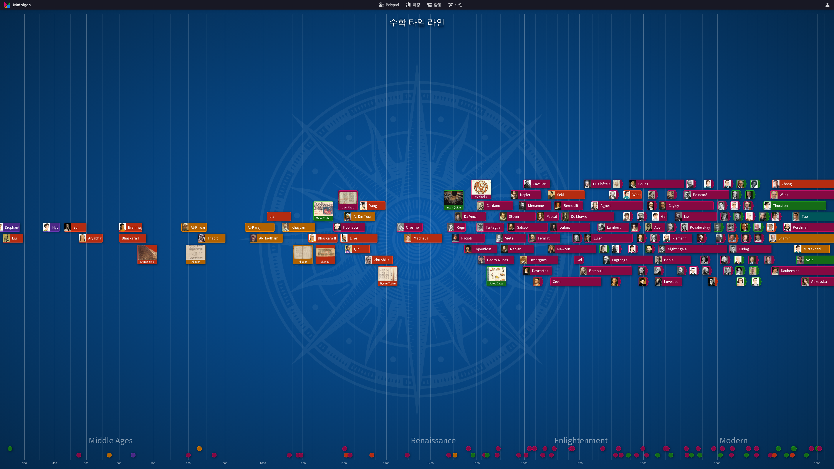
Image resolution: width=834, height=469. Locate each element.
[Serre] (747, 205)
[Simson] (577, 238)
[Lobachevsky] (643, 281)
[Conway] (758, 238)
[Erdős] (734, 205)
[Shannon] (737, 216)
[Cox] (718, 227)
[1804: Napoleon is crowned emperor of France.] (646, 455)
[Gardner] (735, 194)
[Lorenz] (738, 260)
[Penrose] (752, 260)
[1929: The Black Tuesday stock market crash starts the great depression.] (746, 455)
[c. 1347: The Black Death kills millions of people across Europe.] (407, 455)
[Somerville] (635, 227)
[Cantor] (681, 270)
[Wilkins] (744, 227)
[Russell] (701, 238)
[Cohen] (755, 281)
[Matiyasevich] (768, 260)
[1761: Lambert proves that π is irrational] (618, 448)
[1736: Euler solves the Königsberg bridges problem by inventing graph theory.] (602, 448)
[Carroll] (671, 194)
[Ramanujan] (712, 281)
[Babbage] (642, 270)
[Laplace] (615, 281)
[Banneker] (603, 249)
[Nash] (749, 194)
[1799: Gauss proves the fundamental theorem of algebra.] (642, 448)
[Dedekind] (671, 227)
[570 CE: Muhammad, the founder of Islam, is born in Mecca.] (109, 455)
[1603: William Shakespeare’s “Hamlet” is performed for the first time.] (526, 455)
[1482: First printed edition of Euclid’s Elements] (468, 448)
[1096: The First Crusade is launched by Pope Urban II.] (301, 455)
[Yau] (770, 227)
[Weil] (727, 184)
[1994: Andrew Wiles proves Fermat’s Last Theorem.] (811, 448)
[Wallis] (537, 281)
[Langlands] (757, 227)
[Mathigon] (17, 5)
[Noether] (708, 184)
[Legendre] (617, 184)
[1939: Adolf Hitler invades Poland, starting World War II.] (756, 455)
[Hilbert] (693, 270)
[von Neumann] (724, 260)
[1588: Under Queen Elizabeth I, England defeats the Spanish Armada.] (518, 455)
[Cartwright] (721, 205)
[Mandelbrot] (745, 238)
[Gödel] (727, 270)
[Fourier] (627, 216)
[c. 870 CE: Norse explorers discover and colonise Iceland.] (214, 455)
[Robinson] (740, 281)
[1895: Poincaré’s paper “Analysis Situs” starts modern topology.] (713, 448)
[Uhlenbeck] (763, 216)
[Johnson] (739, 270)
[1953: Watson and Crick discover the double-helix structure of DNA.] (770, 455)
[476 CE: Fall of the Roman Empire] (78, 455)
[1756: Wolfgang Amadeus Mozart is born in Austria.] (615, 455)
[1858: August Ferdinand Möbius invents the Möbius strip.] (686, 448)
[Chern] (732, 238)
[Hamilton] (651, 205)
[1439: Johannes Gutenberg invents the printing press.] (448, 455)
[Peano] (690, 184)
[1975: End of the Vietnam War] (792, 455)
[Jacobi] (654, 238)
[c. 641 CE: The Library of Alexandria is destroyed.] (133, 455)
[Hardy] (704, 260)
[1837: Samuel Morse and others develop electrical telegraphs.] (671, 455)
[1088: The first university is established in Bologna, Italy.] (298, 455)
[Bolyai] (649, 249)
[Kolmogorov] (724, 216)
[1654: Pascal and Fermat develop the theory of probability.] (554, 448)
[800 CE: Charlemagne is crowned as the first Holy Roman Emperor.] (188, 455)
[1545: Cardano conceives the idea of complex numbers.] (498, 448)
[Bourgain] (775, 216)
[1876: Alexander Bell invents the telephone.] (699, 455)
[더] (828, 5)
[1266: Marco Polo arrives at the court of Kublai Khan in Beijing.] (371, 455)
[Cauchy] (641, 238)
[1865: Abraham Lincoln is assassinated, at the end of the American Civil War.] (691, 455)
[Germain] (632, 249)
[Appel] (753, 270)
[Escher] (720, 238)
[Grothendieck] (749, 216)
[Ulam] (730, 227)
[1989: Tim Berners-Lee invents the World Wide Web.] (806, 455)
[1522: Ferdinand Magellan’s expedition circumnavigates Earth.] (487, 455)
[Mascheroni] (616, 249)
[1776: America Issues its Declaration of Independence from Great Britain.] (628, 455)
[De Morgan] (652, 194)
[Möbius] (641, 216)
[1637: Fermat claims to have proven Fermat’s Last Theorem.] (545, 448)
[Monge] (613, 194)
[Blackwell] (740, 184)
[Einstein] (706, 270)
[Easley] (754, 184)
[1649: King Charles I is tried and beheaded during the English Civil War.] (551, 455)
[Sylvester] (658, 270)
